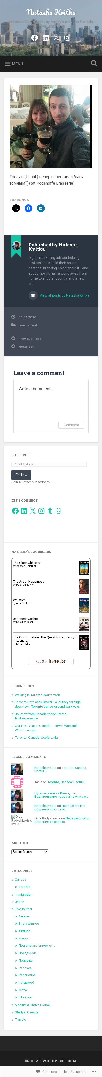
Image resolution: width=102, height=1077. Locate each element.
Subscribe (20, 455)
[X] (33, 511)
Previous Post (29, 339)
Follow (21, 474)
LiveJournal (27, 325)
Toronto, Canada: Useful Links (37, 737)
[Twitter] (56, 37)
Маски (23, 938)
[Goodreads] (59, 511)
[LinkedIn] (46, 37)
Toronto (24, 887)
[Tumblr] (50, 511)
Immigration (23, 894)
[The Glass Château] (84, 574)
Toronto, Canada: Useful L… (67, 782)
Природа (26, 960)
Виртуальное (29, 923)
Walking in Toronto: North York (37, 695)
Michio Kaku (23, 644)
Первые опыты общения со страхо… (59, 807)
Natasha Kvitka (51, 12)
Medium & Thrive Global (32, 1005)
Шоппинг (26, 997)
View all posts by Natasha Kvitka (64, 295)
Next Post (25, 346)
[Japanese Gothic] (84, 630)
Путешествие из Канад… (53, 793)
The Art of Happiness (28, 581)
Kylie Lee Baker (24, 622)
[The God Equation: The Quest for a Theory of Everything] (84, 649)
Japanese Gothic (25, 619)
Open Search (93, 63)
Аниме (24, 916)
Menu (17, 63)
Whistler (19, 600)
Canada (20, 879)
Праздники (27, 953)
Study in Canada (26, 1012)
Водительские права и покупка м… (61, 796)
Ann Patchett (23, 603)
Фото (23, 990)
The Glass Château (26, 563)
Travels (20, 1019)
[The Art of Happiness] (84, 593)
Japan (19, 901)
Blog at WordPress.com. (51, 1061)
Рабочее (25, 968)
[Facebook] (35, 37)
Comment (71, 425)
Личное (24, 931)
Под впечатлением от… (37, 945)
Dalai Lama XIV (25, 584)
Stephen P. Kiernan (26, 566)
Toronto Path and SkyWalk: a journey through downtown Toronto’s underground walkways (48, 704)
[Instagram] (67, 37)
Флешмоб (26, 982)
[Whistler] (84, 611)
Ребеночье (27, 975)
